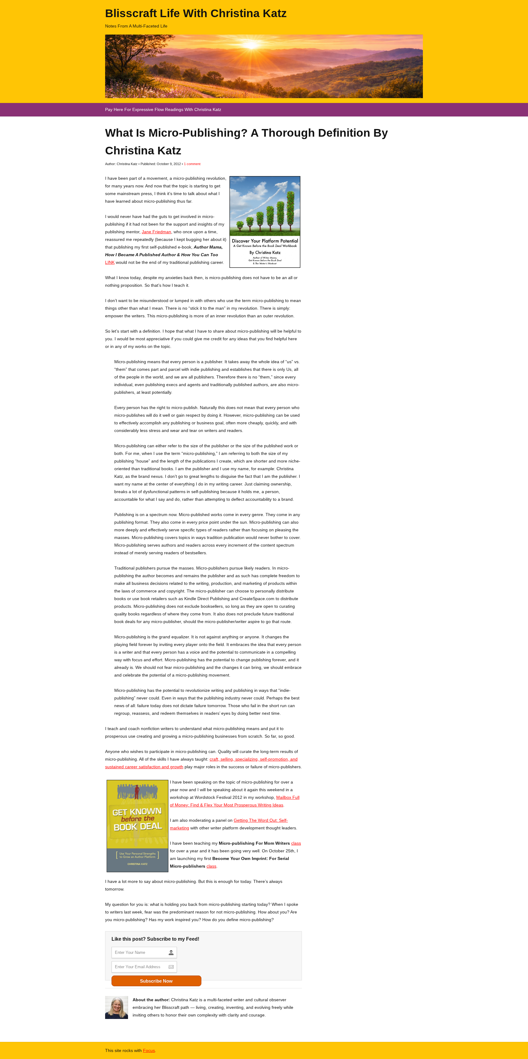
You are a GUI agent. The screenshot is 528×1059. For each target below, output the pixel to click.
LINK (110, 262)
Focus (149, 1050)
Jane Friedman (156, 231)
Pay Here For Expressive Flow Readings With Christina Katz (163, 109)
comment (192, 164)
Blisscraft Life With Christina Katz (196, 13)
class (296, 843)
